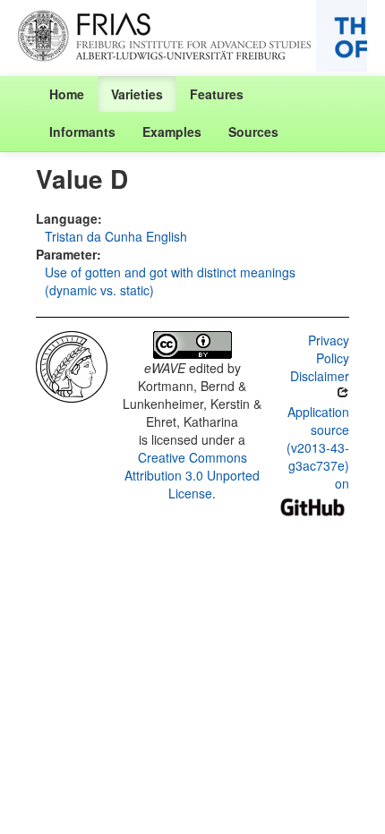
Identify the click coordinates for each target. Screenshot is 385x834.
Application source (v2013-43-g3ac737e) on (318, 447)
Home (66, 94)
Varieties (137, 94)
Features (217, 94)
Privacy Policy (328, 349)
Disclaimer (319, 376)
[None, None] (71, 365)
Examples (171, 131)
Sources (253, 131)
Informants (82, 131)
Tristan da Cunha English (116, 236)
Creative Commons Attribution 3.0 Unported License (192, 475)
